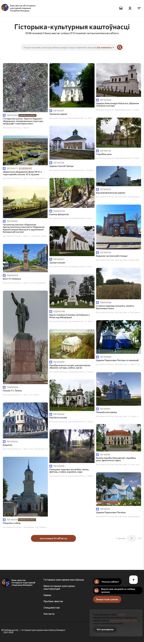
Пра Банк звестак (53, 601)
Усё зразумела (105, 629)
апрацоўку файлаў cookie (123, 620)
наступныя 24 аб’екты (53, 538)
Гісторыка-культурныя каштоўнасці (64, 579)
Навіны (47, 595)
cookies (121, 614)
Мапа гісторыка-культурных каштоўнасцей (59, 587)
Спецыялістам (52, 607)
